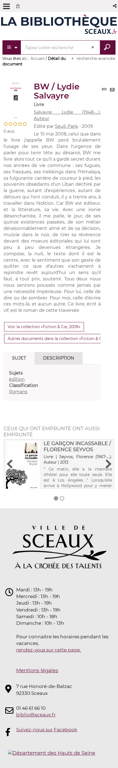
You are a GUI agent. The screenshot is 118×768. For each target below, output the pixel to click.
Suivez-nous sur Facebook (46, 729)
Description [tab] (58, 358)
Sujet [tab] (19, 358)
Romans (18, 391)
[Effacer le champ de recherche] (93, 47)
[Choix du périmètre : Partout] (12, 47)
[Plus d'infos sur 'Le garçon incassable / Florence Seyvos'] (23, 465)
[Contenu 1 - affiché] (56, 498)
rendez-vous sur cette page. (48, 650)
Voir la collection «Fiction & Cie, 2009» (44, 326)
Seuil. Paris (66, 126)
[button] (115, 6)
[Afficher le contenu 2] (62, 498)
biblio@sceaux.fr (36, 714)
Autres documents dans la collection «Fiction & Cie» (57, 338)
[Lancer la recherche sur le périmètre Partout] (108, 47)
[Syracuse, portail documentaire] (59, 24)
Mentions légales (37, 671)
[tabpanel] (52, 382)
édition (17, 379)
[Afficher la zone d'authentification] (19, 6)
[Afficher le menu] (6, 6)
